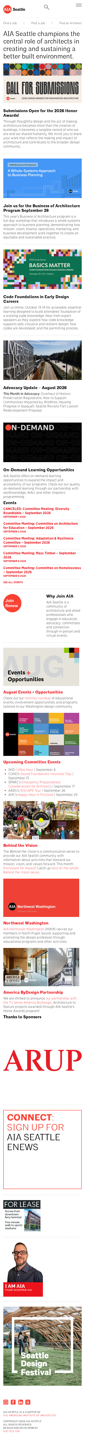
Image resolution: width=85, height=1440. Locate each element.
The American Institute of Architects (29, 1416)
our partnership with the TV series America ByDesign (40, 1000)
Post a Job (38, 23)
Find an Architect (70, 23)
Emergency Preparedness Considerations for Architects (34, 784)
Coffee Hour (24, 770)
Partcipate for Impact (19, 868)
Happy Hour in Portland (35, 795)
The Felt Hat (11, 1431)
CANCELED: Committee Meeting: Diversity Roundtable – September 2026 (36, 511)
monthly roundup (38, 698)
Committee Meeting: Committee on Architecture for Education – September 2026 (40, 526)
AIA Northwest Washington (23, 929)
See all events (13, 582)
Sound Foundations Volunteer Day (46, 774)
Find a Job (10, 23)
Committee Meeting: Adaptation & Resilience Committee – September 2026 (38, 540)
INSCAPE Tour (31, 791)
